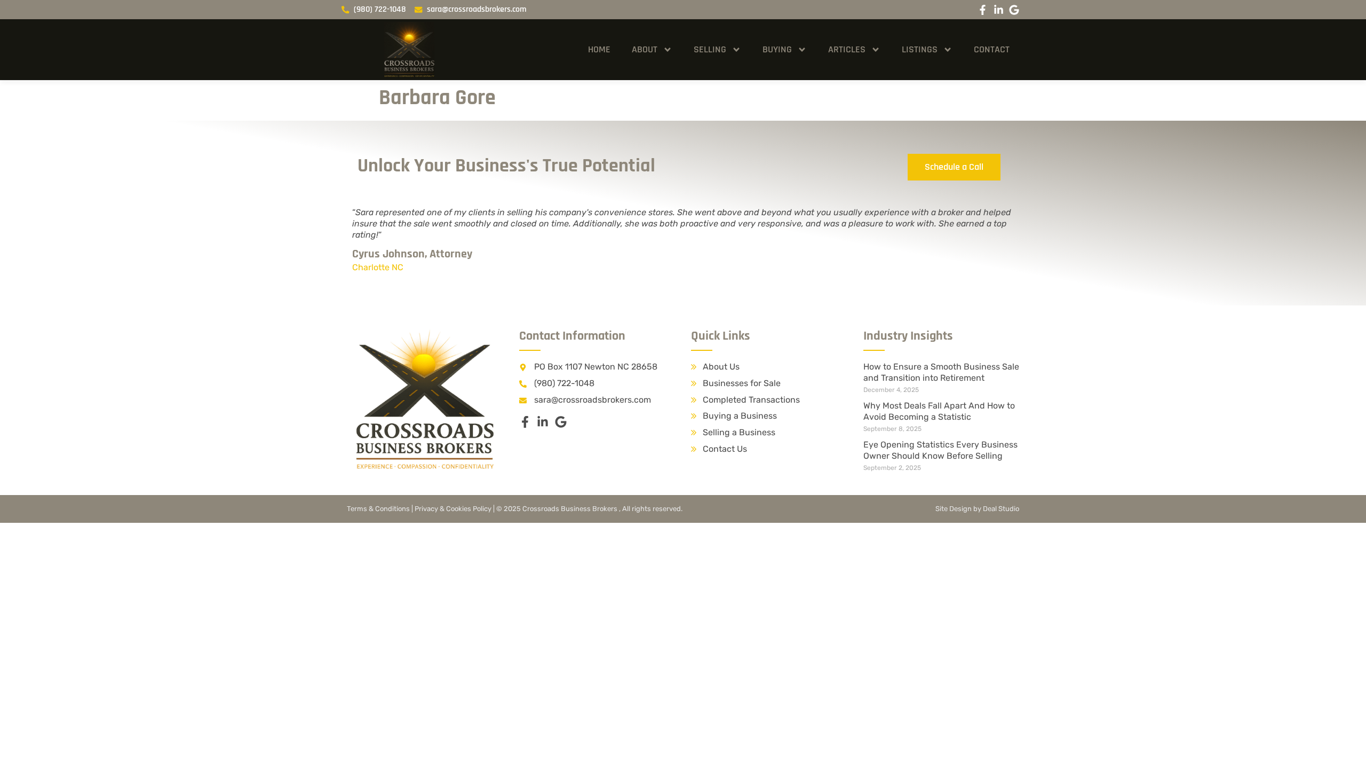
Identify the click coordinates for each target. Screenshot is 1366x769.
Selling (710, 49)
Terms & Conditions (378, 509)
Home (599, 49)
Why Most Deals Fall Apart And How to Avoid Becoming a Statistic (939, 411)
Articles (846, 49)
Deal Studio (1001, 509)
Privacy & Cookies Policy (453, 509)
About (644, 49)
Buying (777, 49)
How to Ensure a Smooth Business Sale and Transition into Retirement (941, 372)
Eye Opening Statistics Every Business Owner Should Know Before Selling (940, 450)
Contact (992, 49)
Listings (920, 49)
